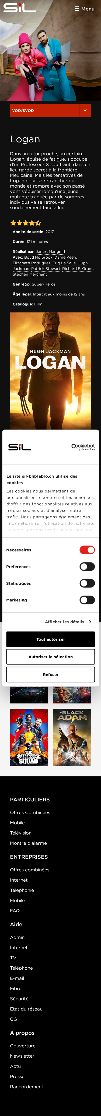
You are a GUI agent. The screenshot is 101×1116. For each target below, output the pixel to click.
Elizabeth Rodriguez (32, 263)
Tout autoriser (50, 639)
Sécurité (19, 998)
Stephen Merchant (30, 274)
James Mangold (50, 251)
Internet (19, 880)
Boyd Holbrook (38, 257)
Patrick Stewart (45, 268)
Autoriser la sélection (51, 656)
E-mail (17, 978)
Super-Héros (43, 284)
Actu (15, 1066)
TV (13, 957)
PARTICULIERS (30, 799)
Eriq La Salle (64, 263)
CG (13, 1019)
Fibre (16, 988)
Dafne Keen (65, 257)
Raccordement (26, 1086)
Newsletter (22, 1056)
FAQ (15, 910)
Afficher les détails (65, 621)
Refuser (50, 674)
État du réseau (26, 1009)
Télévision (21, 833)
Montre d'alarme (28, 843)
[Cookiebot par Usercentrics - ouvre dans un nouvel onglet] (72, 446)
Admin (17, 937)
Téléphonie (22, 890)
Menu (88, 9)
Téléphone (21, 968)
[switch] (87, 566)
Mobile (17, 822)
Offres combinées (29, 869)
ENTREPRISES (29, 857)
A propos (22, 1033)
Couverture (23, 1045)
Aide (16, 924)
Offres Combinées (30, 812)
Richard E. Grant (77, 268)
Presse (17, 1076)
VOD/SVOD (23, 110)
